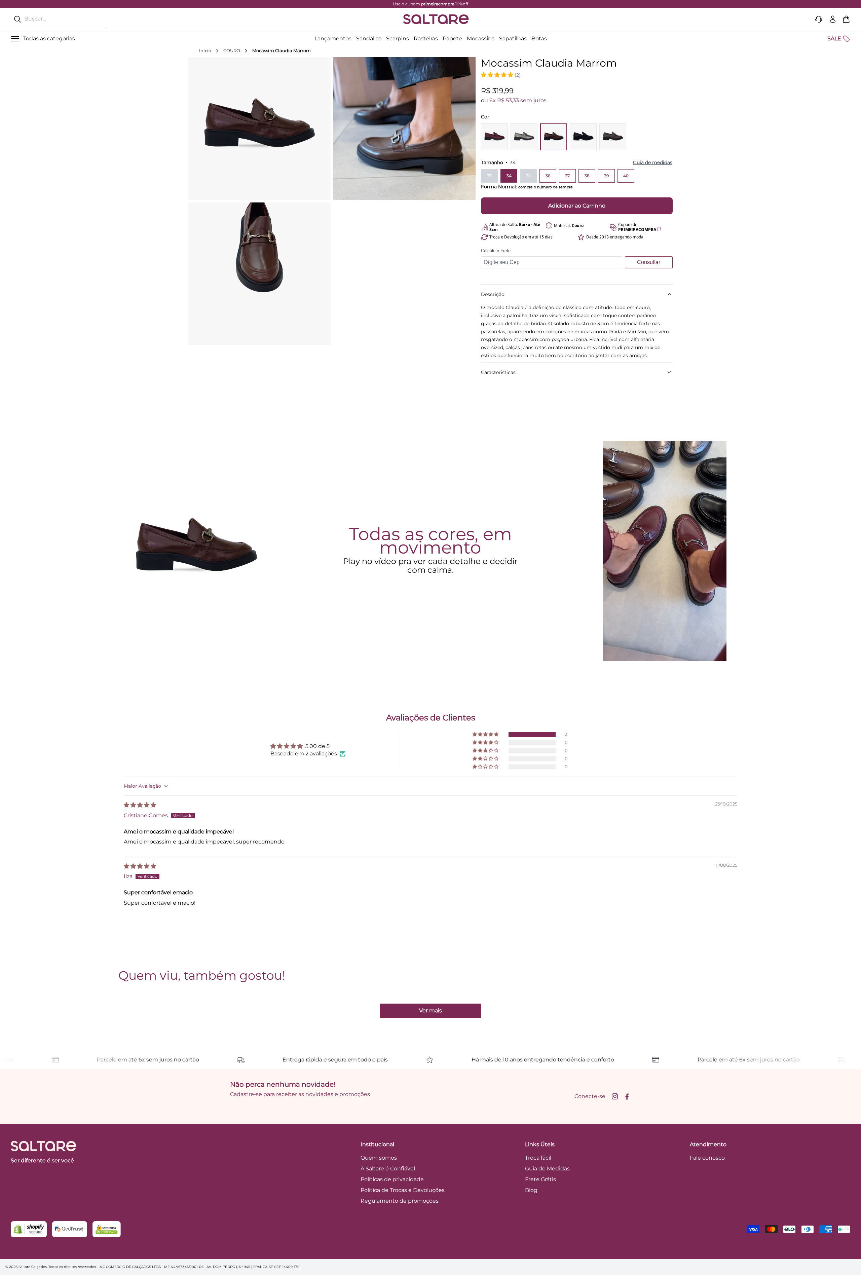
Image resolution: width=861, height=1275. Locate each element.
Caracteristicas (498, 372)
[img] (140, 805)
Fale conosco (707, 1158)
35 (528, 175)
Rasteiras (426, 38)
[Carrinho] (846, 19)
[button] (498, 75)
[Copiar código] (659, 229)
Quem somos (379, 1158)
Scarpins (397, 38)
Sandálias (368, 38)
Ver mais (430, 1010)
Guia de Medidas (547, 1168)
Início (205, 50)
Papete (452, 38)
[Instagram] (615, 1096)
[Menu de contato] (818, 19)
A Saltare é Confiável (388, 1168)
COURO (231, 50)
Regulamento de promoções (400, 1201)
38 (587, 175)
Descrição (492, 294)
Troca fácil (538, 1158)
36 (548, 175)
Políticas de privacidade (392, 1179)
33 (489, 175)
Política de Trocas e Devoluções (403, 1190)
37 (567, 175)
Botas (539, 38)
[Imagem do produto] (494, 136)
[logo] (436, 19)
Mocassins (480, 38)
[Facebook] (627, 1096)
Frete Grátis (540, 1179)
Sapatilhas (513, 38)
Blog (531, 1190)
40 (626, 175)
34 (509, 175)
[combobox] (58, 19)
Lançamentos (332, 38)
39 (606, 175)
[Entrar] (833, 19)
